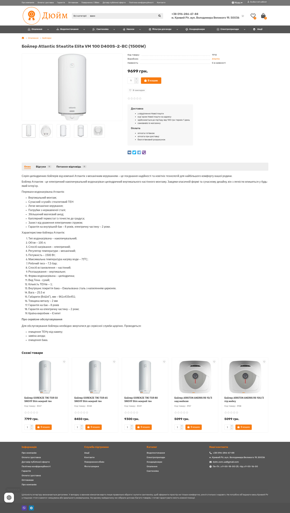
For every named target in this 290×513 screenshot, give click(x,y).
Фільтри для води (161, 29)
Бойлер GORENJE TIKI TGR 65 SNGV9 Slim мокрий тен (91, 400)
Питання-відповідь (70, 166)
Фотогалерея (91, 466)
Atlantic (216, 59)
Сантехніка (102, 29)
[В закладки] (64, 361)
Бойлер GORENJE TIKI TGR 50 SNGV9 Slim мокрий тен (41, 400)
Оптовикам (73, 3)
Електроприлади (230, 29)
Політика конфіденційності (141, 3)
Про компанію (28, 3)
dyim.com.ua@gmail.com (226, 462)
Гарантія (61, 3)
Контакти (161, 3)
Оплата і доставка (46, 3)
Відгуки (43, 166)
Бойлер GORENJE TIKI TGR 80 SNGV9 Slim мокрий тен (141, 400)
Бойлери (46, 38)
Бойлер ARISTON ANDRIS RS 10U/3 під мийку (244, 400)
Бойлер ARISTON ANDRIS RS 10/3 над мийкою (193, 400)
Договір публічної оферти (114, 3)
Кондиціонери (197, 29)
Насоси (130, 29)
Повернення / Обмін (90, 3)
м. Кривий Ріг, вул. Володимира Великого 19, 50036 (237, 457)
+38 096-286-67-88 (185, 14)
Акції (259, 29)
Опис (27, 166)
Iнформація (29, 447)
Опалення (37, 29)
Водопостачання (69, 29)
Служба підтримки (96, 447)
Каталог (152, 447)
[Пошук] (159, 16)
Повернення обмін (94, 462)
